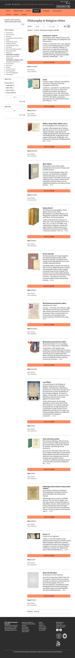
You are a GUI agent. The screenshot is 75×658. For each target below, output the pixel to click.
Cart (68, 3)
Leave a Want (25, 631)
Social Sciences (10, 69)
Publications (25, 627)
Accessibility (42, 630)
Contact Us (42, 625)
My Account (59, 624)
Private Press (10, 63)
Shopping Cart (60, 622)
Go (23, 24)
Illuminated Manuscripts (13, 49)
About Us (41, 624)
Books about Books (11, 42)
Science (8, 67)
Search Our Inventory (27, 622)
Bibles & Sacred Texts (12, 56)
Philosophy (9, 58)
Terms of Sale (42, 627)
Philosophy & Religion (13, 54)
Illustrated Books (11, 51)
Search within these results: (13, 21)
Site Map (49, 651)
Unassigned (9, 74)
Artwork (8, 36)
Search (28, 11)
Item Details (31, 70)
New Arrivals (57, 11)
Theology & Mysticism (13, 62)
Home (8, 11)
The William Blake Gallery (28, 624)
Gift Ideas (9, 47)
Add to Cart (48, 62)
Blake (7, 40)
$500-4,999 (10, 90)
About (16, 14)
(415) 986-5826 (12, 628)
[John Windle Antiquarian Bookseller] (29, 4)
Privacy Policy (42, 628)
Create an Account (61, 625)
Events (8, 14)
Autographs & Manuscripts (14, 38)
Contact (24, 14)
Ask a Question (31, 71)
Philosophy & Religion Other (14, 60)
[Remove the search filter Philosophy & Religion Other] (58, 30)
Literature (9, 52)
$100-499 (9, 88)
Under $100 (10, 85)
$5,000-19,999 (11, 93)
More (61, 56)
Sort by (29, 26)
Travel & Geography (12, 72)
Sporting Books (10, 71)
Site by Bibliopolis (57, 651)
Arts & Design (10, 34)
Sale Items (9, 65)
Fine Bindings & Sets (12, 45)
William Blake (18, 11)
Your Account (64, 1)
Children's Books (11, 43)
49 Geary (24, 625)
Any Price (10, 83)
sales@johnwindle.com (11, 630)
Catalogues (46, 11)
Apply (21, 101)
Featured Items (26, 630)
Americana (9, 32)
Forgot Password (60, 627)
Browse (36, 11)
